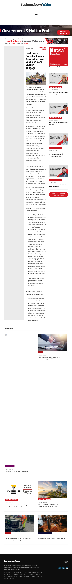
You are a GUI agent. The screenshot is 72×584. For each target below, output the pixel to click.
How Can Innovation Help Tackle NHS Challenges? (58, 93)
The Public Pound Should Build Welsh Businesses (58, 186)
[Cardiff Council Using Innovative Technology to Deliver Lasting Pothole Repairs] (19, 523)
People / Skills (10, 466)
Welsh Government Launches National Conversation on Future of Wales (48, 505)
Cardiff (40, 352)
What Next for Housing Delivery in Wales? (58, 123)
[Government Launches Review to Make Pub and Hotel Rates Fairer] (52, 523)
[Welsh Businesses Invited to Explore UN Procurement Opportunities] (52, 342)
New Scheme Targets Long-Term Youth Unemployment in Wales (17, 472)
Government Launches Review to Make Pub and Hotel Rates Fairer (51, 539)
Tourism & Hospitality (44, 533)
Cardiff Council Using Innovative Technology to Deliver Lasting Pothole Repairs (19, 539)
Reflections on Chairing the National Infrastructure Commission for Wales (57, 154)
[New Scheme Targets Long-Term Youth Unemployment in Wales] (19, 399)
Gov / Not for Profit (55, 87)
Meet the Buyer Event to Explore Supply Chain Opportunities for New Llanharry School (19, 506)
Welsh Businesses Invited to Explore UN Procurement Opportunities (49, 358)
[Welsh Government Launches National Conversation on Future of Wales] (52, 489)
